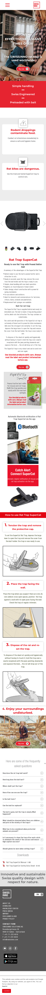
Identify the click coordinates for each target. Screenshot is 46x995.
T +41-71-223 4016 (10, 934)
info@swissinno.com (10, 939)
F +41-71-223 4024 (10, 937)
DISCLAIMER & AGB (10, 916)
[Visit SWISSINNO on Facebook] (15, 948)
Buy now (21, 69)
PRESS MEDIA (8, 911)
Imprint (4, 986)
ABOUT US (6, 903)
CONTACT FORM (9, 924)
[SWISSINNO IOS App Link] (10, 956)
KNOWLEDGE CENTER (10, 908)
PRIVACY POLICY (8, 919)
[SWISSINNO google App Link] (10, 961)
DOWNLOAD (7, 906)
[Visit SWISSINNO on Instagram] (10, 948)
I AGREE (6, 991)
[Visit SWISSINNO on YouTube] (5, 948)
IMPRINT (6, 914)
